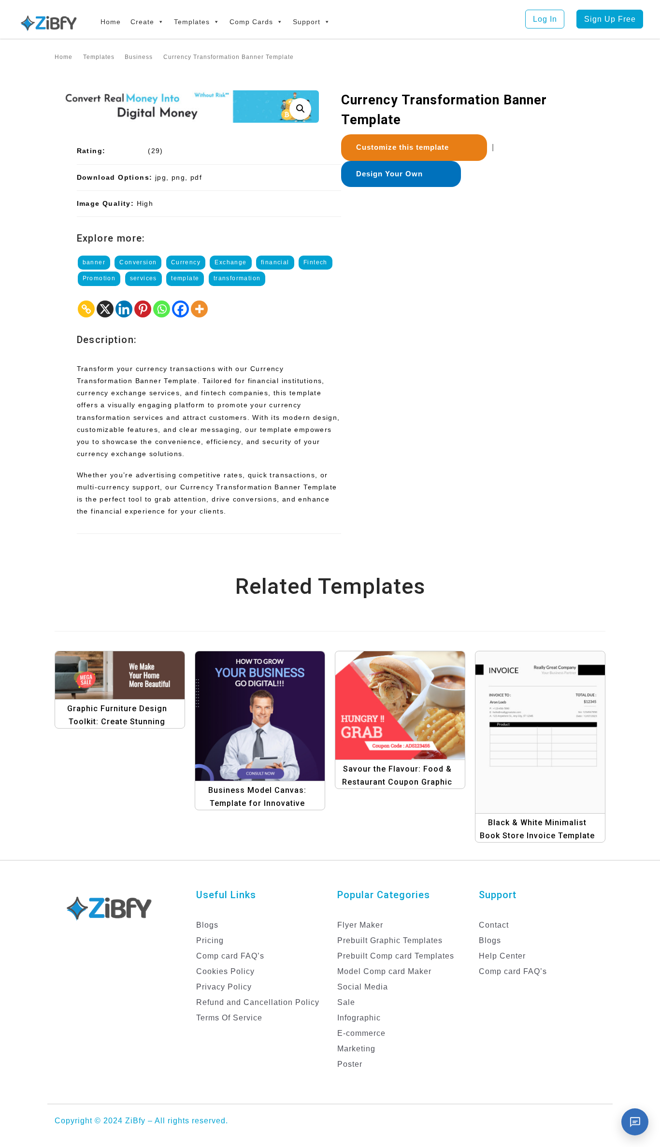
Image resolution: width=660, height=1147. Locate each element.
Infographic (359, 1018)
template (185, 278)
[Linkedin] (123, 309)
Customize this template (406, 147)
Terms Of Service (229, 1018)
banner (94, 262)
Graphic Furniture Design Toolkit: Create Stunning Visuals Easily (117, 721)
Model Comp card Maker (384, 971)
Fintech (315, 262)
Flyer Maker (360, 925)
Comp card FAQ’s (230, 956)
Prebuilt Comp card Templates (395, 956)
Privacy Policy (224, 987)
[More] (199, 309)
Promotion (99, 278)
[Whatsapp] (161, 309)
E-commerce (361, 1033)
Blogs (207, 925)
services (143, 278)
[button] (300, 109)
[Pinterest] (142, 309)
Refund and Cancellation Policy (257, 1002)
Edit (132, 689)
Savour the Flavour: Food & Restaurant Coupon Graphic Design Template (397, 782)
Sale (346, 1002)
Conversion (138, 262)
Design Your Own (393, 174)
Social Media (362, 987)
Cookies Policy (225, 971)
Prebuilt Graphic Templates (390, 940)
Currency (186, 262)
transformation (237, 278)
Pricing (210, 940)
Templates (192, 22)
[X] (105, 309)
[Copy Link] (86, 309)
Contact (494, 925)
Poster (349, 1064)
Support (306, 22)
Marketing (356, 1049)
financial (275, 262)
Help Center (502, 956)
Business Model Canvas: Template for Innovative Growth (257, 803)
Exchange (230, 262)
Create (142, 22)
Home (110, 22)
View (123, 670)
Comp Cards (251, 22)
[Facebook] (180, 309)
